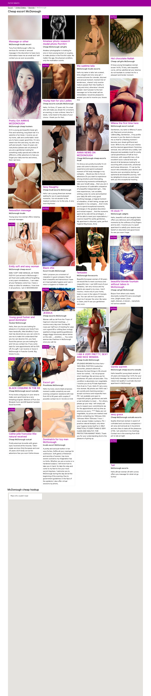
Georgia (31, 8)
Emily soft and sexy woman (24, 266)
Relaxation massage (20, 210)
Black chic (48, 268)
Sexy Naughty (50, 187)
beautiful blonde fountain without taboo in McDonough (124, 284)
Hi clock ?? (117, 210)
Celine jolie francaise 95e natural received (22, 435)
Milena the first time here (125, 123)
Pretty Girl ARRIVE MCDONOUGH (19, 122)
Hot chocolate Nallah (122, 58)
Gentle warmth (119, 366)
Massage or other (19, 41)
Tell (113, 465)
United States (20, 8)
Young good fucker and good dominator (22, 318)
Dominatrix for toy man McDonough (55, 440)
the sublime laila (86, 65)
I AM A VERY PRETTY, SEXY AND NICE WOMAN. (92, 355)
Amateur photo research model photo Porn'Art (56, 42)
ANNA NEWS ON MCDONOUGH (86, 154)
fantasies (82, 272)
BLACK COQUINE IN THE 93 (24, 388)
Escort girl (48, 382)
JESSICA (48, 312)
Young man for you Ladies (57, 100)
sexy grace (117, 414)
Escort (10, 8)
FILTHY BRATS (13, 3)
